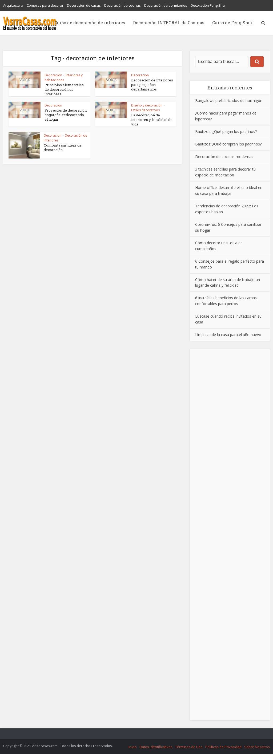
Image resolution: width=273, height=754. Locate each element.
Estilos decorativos (145, 110)
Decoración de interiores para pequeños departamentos (152, 85)
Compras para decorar (45, 5)
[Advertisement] (229, 534)
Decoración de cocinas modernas (224, 156)
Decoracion (53, 75)
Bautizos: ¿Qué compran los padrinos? (228, 144)
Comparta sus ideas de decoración (63, 147)
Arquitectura (13, 5)
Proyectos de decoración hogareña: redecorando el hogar (66, 115)
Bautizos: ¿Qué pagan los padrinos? (226, 131)
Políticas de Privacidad (223, 746)
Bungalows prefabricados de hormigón (228, 100)
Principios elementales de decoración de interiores (64, 89)
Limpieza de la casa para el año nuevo (228, 334)
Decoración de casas (84, 5)
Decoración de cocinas (122, 5)
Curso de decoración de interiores (89, 22)
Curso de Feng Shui (232, 22)
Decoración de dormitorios (165, 5)
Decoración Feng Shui (208, 5)
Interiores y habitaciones (64, 77)
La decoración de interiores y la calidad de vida (151, 120)
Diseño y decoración (146, 105)
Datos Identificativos (155, 746)
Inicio (133, 746)
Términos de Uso (189, 746)
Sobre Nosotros (257, 746)
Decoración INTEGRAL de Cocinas (168, 22)
